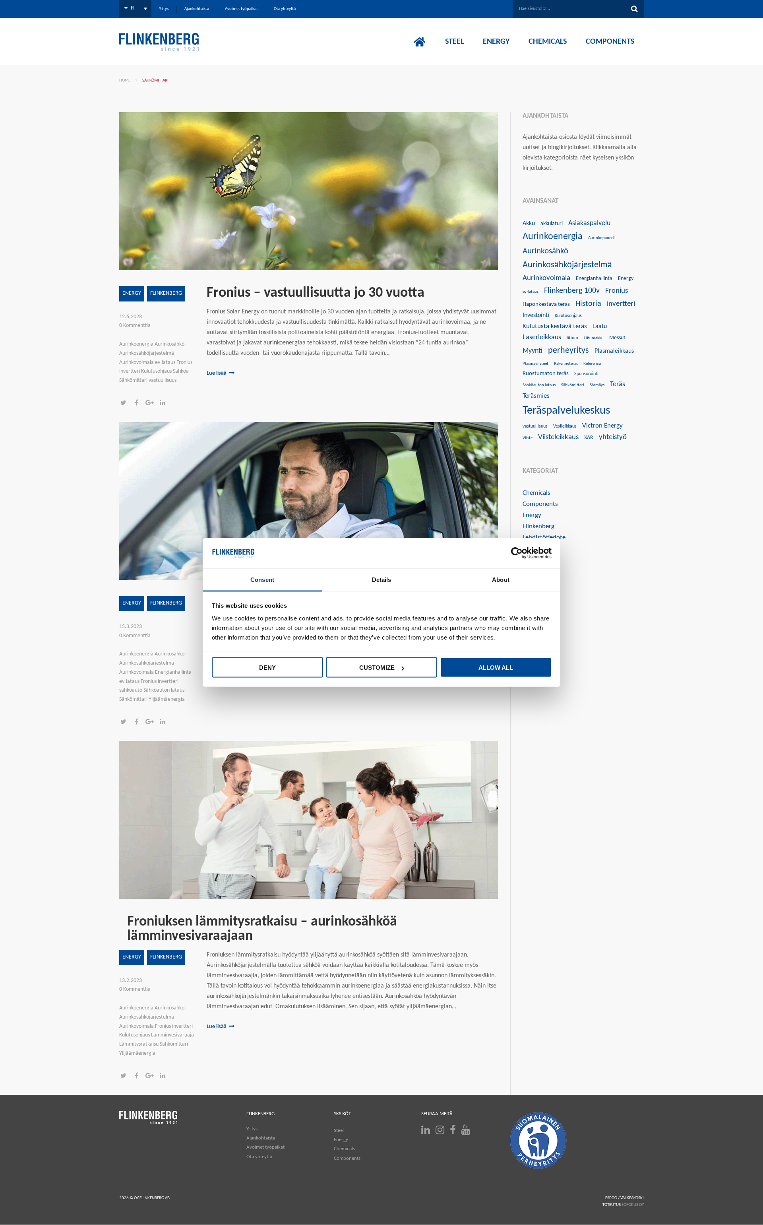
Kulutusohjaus (568, 315)
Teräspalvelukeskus (566, 410)
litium (572, 338)
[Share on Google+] (152, 403)
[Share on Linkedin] (164, 403)
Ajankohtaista (260, 1138)
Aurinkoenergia (553, 236)
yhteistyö (613, 437)
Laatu (600, 326)
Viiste (528, 438)
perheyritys (568, 350)
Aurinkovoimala (546, 278)
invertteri (621, 304)
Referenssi (592, 364)
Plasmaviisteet (535, 364)
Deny (267, 667)
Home (124, 80)
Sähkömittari (572, 385)
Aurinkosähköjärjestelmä (567, 265)
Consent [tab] (262, 579)
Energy (131, 293)
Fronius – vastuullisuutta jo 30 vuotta (315, 293)
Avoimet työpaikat (265, 1147)
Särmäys (597, 385)
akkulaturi (551, 223)
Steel (339, 1130)
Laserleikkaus (542, 337)
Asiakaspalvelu (589, 223)
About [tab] (500, 579)
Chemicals (536, 493)
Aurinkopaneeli (602, 238)
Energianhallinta (594, 278)
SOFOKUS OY (633, 1205)
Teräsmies (536, 396)
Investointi (536, 315)
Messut (617, 337)
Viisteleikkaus (558, 437)
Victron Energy (602, 425)
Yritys (252, 1129)
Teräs (617, 384)
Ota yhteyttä (259, 1156)
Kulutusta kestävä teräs (555, 326)
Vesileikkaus (565, 426)
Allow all (495, 667)
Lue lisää (217, 373)
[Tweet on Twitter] (125, 403)
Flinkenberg (166, 293)
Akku (529, 223)
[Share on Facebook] (138, 403)
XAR (588, 437)
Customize (377, 667)
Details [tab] (381, 579)
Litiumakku (594, 338)
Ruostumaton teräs (546, 374)
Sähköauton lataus (539, 385)
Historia (588, 304)
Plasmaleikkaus (614, 351)
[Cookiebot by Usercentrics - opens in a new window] (517, 553)
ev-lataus (530, 292)
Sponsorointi (586, 373)
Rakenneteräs (566, 364)
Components (540, 504)
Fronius (616, 291)
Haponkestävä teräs (546, 304)
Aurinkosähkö (545, 251)
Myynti (532, 351)
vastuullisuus (535, 426)
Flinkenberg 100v (572, 291)
